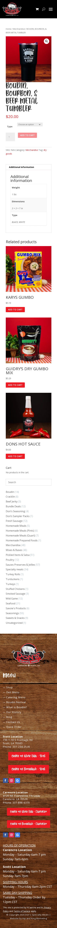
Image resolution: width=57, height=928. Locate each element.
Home (8, 28)
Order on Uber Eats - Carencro (28, 812)
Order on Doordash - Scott (28, 769)
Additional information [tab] (21, 167)
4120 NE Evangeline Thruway (21, 795)
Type (9, 126)
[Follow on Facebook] (5, 780)
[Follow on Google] (17, 780)
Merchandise (19, 28)
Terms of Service (22, 911)
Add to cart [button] (15, 309)
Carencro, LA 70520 (15, 799)
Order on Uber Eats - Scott (28, 756)
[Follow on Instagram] (11, 780)
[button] (46, 41)
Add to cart (27, 135)
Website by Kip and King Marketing (28, 918)
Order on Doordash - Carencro (28, 824)
